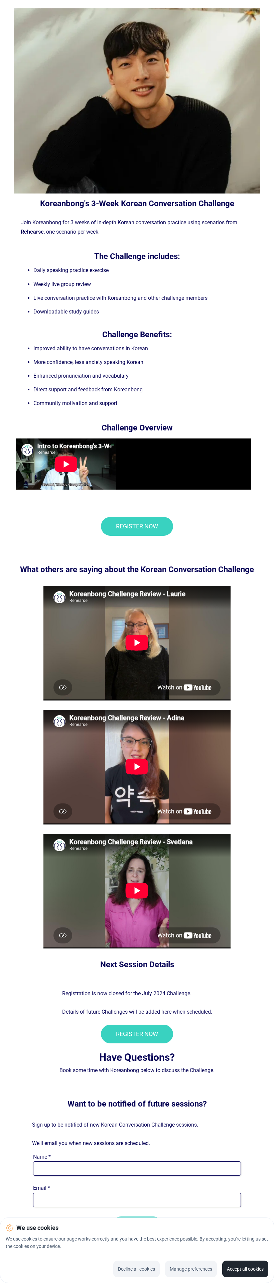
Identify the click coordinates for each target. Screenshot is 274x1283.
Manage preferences (191, 1269)
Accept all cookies (245, 1269)
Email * (41, 1188)
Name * (42, 1157)
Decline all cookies (136, 1269)
